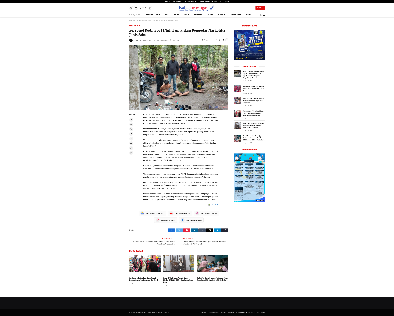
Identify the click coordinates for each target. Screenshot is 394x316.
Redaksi (260, 8)
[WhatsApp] (131, 124)
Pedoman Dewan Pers (191, 1)
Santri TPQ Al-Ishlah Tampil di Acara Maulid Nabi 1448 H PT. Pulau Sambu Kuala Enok (178, 280)
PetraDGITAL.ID (164, 312)
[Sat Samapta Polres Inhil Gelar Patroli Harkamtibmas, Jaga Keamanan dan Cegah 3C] (145, 263)
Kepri (167, 15)
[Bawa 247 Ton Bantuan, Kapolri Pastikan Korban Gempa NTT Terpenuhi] (237, 100)
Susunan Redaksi (177, 1)
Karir (221, 1)
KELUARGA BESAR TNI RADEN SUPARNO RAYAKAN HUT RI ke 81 (253, 88)
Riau (158, 15)
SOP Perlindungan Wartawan (208, 1)
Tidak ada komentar (162, 40)
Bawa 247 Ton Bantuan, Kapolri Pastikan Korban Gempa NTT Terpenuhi (253, 101)
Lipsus (248, 15)
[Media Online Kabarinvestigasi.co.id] (197, 7)
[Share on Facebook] (213, 39)
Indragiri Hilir (134, 25)
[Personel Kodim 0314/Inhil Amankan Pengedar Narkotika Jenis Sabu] (178, 77)
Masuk (227, 1)
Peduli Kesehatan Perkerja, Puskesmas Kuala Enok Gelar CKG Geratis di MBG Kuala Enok (212, 279)
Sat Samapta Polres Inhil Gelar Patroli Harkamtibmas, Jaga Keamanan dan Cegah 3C (144, 279)
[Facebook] (131, 120)
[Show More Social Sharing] (226, 39)
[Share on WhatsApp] (219, 39)
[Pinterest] (131, 139)
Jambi (176, 15)
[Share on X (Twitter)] (216, 39)
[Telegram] (131, 134)
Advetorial (198, 15)
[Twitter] (131, 129)
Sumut (186, 15)
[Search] (261, 15)
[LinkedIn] (131, 153)
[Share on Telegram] (222, 39)
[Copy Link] (131, 148)
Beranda (167, 1)
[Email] (131, 143)
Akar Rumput (236, 15)
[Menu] (264, 15)
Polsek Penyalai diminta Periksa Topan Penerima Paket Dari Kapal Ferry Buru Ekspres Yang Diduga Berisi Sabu (253, 75)
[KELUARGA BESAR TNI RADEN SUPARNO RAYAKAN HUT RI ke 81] (237, 88)
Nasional (222, 15)
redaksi (138, 40)
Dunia (210, 15)
